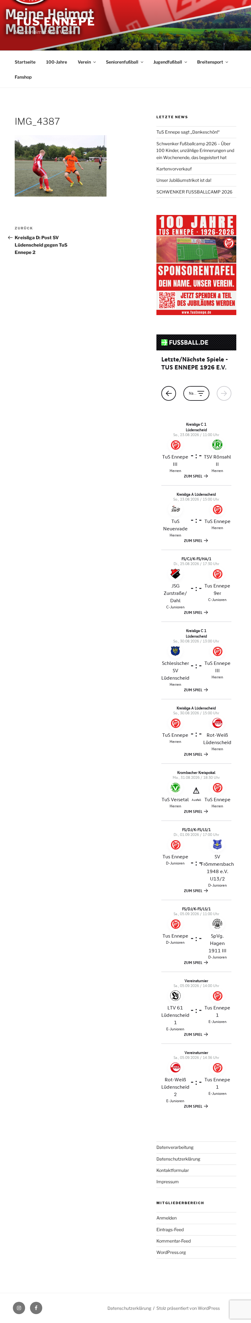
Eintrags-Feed (170, 1229)
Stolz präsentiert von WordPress (188, 1308)
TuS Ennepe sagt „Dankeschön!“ (188, 132)
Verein (84, 61)
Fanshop (23, 77)
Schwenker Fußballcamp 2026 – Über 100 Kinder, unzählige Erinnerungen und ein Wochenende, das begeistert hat (195, 150)
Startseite (25, 61)
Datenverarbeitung (174, 1147)
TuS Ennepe (55, 21)
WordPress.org (171, 1252)
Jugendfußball (167, 61)
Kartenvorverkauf (174, 168)
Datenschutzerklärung (178, 1158)
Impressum (167, 1181)
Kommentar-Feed (173, 1240)
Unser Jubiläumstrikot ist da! (183, 180)
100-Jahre (56, 61)
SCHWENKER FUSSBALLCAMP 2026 (194, 191)
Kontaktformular (172, 1170)
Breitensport (210, 61)
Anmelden (166, 1217)
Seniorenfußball (122, 61)
